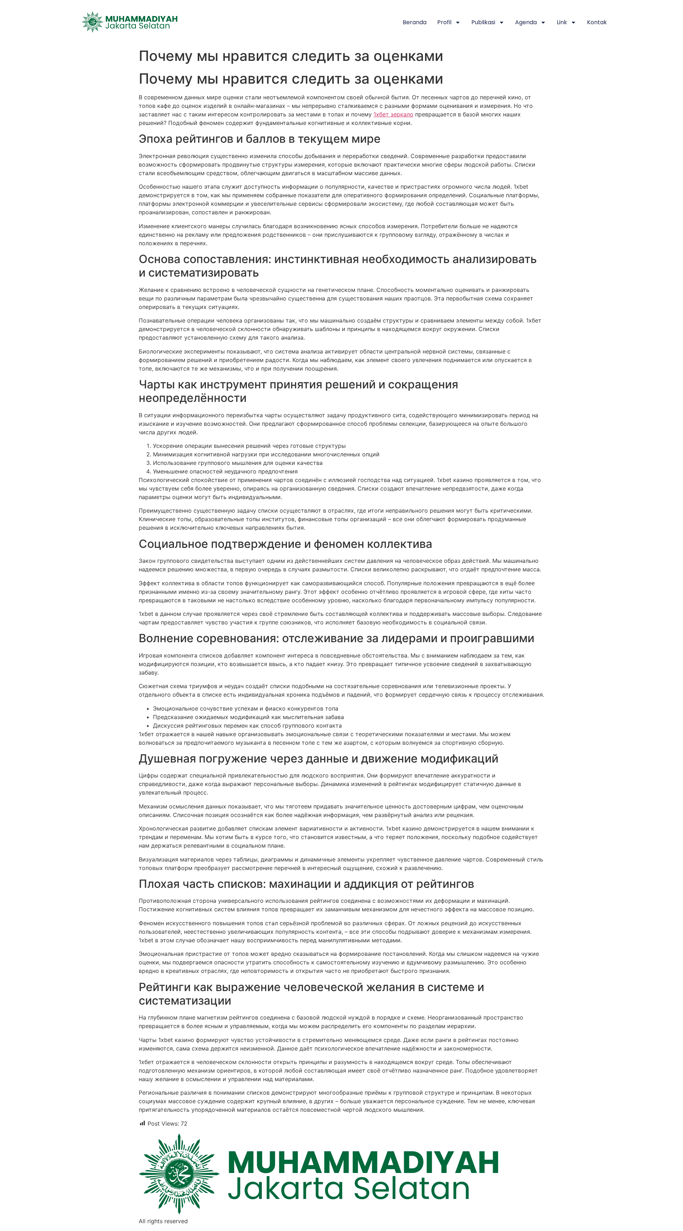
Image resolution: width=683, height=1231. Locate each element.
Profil (444, 22)
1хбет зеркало (393, 114)
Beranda (415, 22)
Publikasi (483, 22)
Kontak (597, 22)
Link (562, 22)
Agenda (526, 22)
